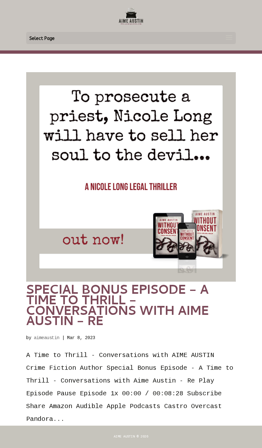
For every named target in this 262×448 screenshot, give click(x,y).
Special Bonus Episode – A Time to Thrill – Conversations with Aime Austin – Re (117, 307)
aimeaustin (46, 337)
